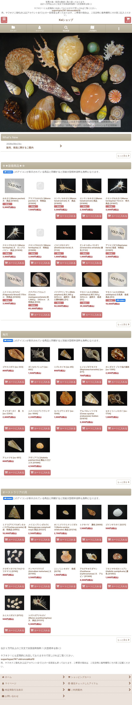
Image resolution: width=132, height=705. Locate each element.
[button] (4, 20)
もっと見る (122, 155)
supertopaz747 (59, 10)
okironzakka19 (73, 10)
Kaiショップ (66, 19)
